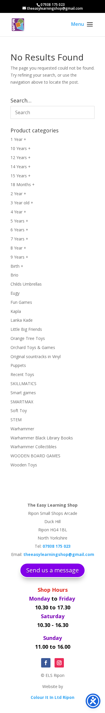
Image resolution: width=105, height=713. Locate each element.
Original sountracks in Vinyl (35, 356)
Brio (14, 275)
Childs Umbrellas (26, 284)
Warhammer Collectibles (33, 446)
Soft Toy (18, 410)
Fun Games (21, 302)
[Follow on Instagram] (59, 663)
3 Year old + (21, 202)
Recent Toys (22, 374)
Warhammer (22, 428)
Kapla (15, 311)
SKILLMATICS (23, 383)
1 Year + (18, 139)
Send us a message (52, 570)
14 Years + (20, 166)
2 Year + (18, 193)
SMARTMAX (21, 401)
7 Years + (19, 239)
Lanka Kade (21, 320)
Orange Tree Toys (27, 338)
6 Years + (19, 229)
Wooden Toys (23, 465)
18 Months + (22, 184)
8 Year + (18, 248)
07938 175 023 (53, 4)
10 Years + (20, 148)
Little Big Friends (26, 329)
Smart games (23, 392)
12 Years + (20, 157)
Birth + (16, 266)
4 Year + (18, 212)
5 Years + (19, 221)
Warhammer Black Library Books (41, 438)
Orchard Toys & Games (32, 347)
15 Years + (20, 175)
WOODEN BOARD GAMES (35, 456)
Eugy (15, 293)
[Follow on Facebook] (45, 663)
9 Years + (19, 257)
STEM (16, 419)
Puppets (18, 365)
